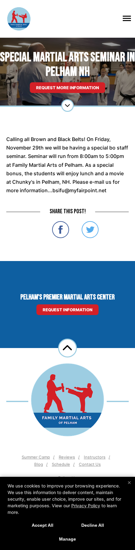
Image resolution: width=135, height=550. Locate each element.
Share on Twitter (90, 229)
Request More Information (67, 87)
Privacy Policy (85, 505)
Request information (67, 309)
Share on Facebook (60, 229)
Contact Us (90, 464)
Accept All (42, 525)
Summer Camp (36, 457)
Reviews (67, 457)
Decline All (92, 525)
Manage (67, 539)
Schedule (61, 464)
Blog (38, 464)
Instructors (94, 457)
